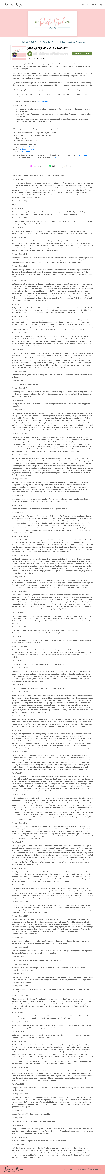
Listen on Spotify (52, 166)
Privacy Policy (81, 1169)
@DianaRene (25, 151)
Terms (71, 1169)
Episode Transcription (82, 53)
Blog (100, 5)
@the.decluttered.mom (29, 147)
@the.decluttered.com (28, 149)
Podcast (94, 5)
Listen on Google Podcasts (69, 166)
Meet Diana (85, 5)
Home (65, 1169)
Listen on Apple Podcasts (35, 166)
